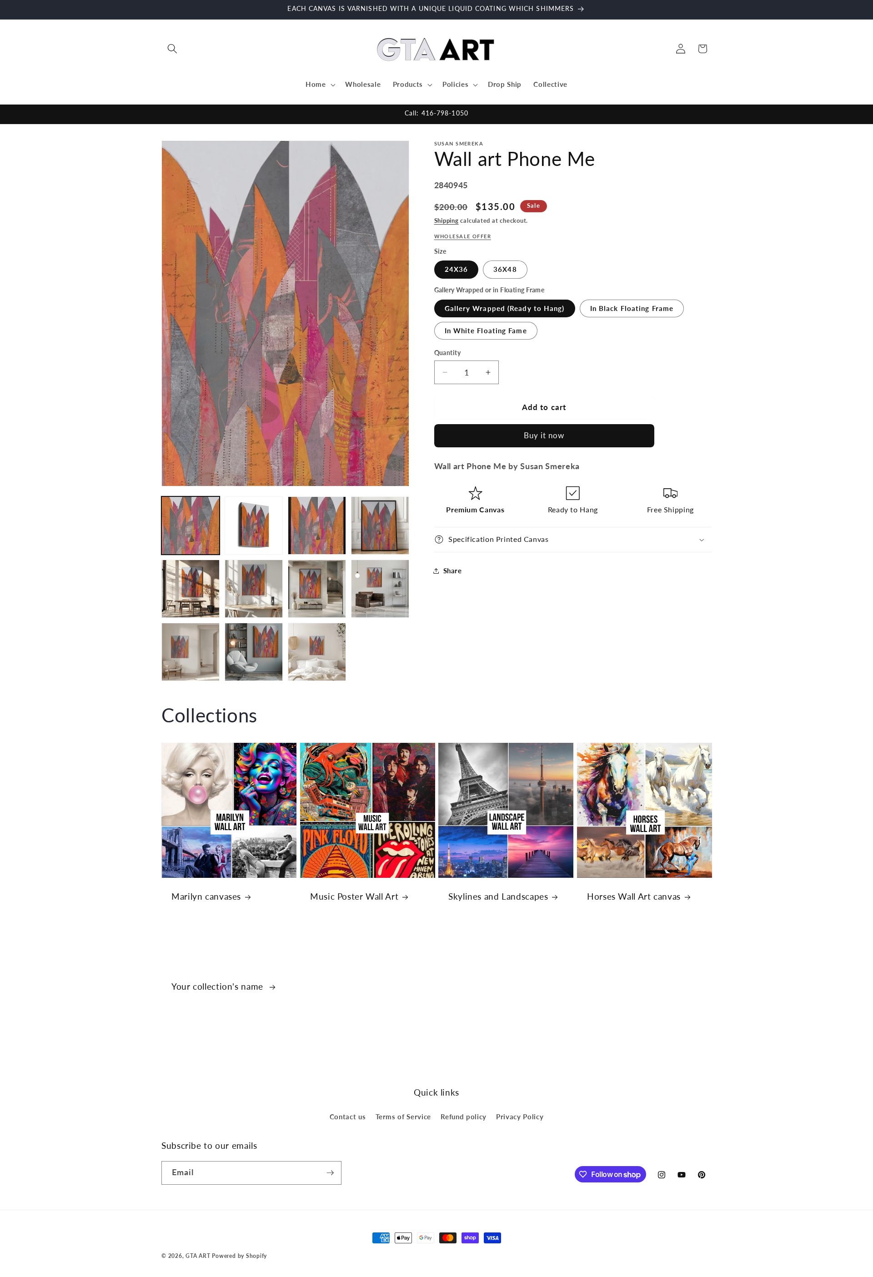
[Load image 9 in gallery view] (190, 652)
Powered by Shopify (239, 1255)
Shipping (446, 220)
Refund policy (464, 1116)
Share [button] (452, 570)
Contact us (348, 1116)
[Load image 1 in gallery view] (190, 525)
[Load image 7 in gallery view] (317, 589)
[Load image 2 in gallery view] (254, 525)
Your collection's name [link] (218, 986)
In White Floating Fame (486, 330)
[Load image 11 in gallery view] (317, 652)
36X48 (505, 269)
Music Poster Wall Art (354, 896)
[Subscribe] (330, 1173)
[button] (172, 49)
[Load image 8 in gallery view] (380, 589)
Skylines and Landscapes (498, 896)
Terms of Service (403, 1116)
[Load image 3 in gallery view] (317, 525)
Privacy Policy (519, 1116)
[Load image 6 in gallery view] (254, 589)
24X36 (456, 269)
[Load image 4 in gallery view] (380, 525)
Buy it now (544, 435)
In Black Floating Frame (631, 308)
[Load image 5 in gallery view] (190, 589)
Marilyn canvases (206, 896)
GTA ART (198, 1255)
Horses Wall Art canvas (634, 896)
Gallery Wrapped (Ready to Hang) (505, 308)
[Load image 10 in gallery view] (254, 652)
